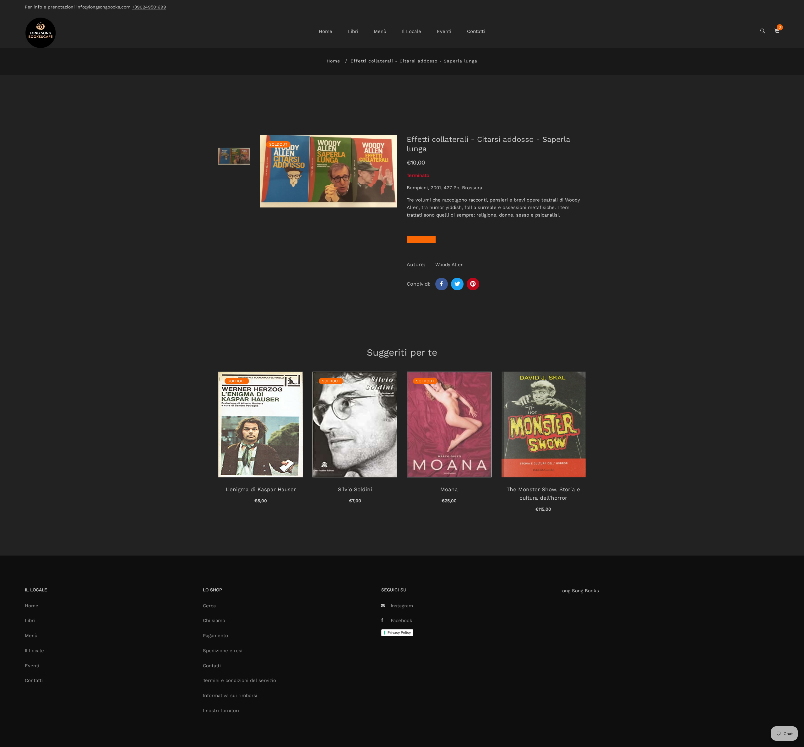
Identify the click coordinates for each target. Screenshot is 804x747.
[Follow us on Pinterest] (473, 284)
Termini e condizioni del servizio (239, 680)
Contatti (476, 31)
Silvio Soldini (355, 489)
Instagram (402, 606)
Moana (449, 489)
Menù (380, 31)
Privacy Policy (399, 632)
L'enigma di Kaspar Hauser (261, 489)
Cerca (209, 606)
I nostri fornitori (221, 710)
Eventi (444, 31)
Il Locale (411, 31)
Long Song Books (579, 591)
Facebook (401, 620)
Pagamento (215, 635)
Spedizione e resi (222, 650)
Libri (353, 31)
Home (325, 31)
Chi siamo (214, 620)
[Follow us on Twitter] (457, 284)
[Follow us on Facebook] (441, 284)
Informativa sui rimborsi (230, 695)
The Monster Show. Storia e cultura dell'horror (543, 493)
